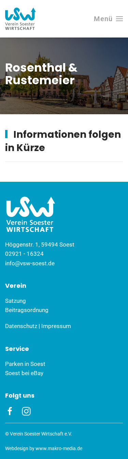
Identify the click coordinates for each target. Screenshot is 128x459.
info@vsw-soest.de (30, 263)
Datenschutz (21, 326)
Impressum (56, 326)
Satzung (15, 300)
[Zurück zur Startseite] (20, 18)
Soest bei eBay (24, 373)
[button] (108, 18)
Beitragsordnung (26, 310)
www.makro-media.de (58, 448)
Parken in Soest (25, 363)
